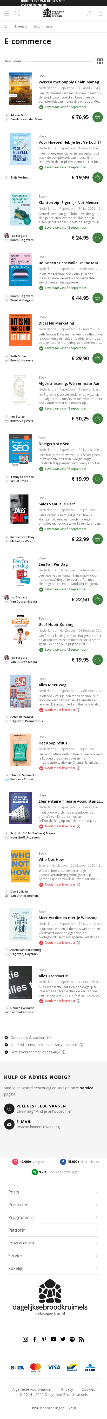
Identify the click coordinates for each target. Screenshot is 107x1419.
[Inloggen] (89, 13)
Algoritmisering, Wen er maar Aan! (70, 383)
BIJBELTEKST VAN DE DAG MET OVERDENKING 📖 (43, 3)
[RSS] (81, 1339)
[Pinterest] (44, 1339)
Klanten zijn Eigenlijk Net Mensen (69, 202)
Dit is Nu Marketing (56, 323)
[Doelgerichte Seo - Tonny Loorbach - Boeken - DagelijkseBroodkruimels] (20, 450)
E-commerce (43, 26)
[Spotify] (72, 1339)
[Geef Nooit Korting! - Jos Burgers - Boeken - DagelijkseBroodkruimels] (20, 631)
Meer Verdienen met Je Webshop (68, 917)
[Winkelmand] (100, 13)
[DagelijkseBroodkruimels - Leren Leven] (5, 26)
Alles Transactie (53, 975)
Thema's (21, 26)
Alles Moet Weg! (53, 684)
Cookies (88, 1389)
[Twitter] (62, 1339)
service (86, 1087)
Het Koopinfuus (53, 743)
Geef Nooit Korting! (57, 624)
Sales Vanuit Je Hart (57, 503)
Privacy (67, 1389)
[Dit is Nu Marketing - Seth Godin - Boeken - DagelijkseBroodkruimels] (20, 330)
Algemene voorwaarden (32, 1389)
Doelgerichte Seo (54, 443)
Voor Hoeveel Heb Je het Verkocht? (70, 142)
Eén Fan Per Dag (53, 564)
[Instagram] (25, 1339)
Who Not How (51, 859)
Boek (42, 76)
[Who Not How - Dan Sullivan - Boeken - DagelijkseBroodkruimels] (20, 866)
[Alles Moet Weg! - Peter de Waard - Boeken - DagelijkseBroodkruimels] (20, 691)
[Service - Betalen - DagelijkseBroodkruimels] (17, 1367)
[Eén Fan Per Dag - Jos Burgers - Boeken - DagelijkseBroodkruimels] (20, 571)
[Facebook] (34, 1339)
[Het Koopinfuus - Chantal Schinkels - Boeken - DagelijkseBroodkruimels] (20, 750)
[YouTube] (53, 1339)
